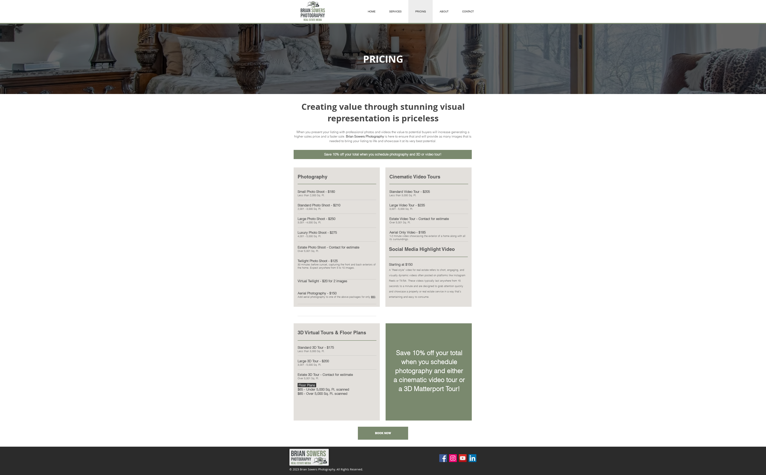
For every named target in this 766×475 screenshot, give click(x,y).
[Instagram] (453, 458)
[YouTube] (463, 458)
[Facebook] (443, 458)
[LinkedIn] (472, 458)
